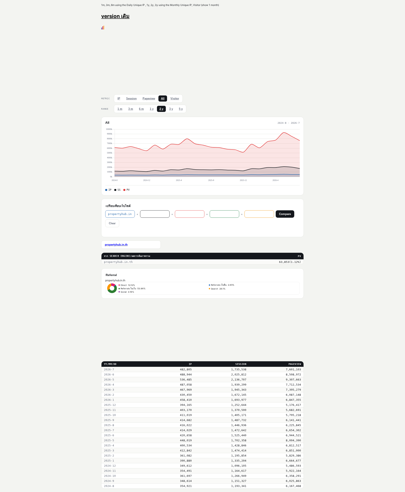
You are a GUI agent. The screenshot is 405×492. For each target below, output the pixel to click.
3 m (130, 108)
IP (118, 98)
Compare (285, 214)
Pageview (149, 98)
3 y (171, 108)
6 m (141, 108)
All (163, 98)
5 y (181, 108)
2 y (161, 108)
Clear (112, 223)
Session (131, 98)
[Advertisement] (202, 61)
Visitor (174, 98)
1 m (119, 108)
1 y (152, 108)
